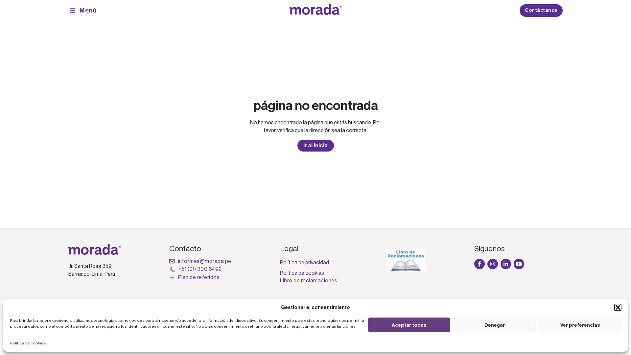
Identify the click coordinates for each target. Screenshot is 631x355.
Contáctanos (541, 10)
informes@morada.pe (204, 261)
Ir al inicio (315, 145)
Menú (88, 10)
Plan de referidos (199, 277)
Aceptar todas (409, 325)
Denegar (494, 325)
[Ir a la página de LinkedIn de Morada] (506, 264)
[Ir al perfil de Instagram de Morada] (492, 264)
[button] (618, 307)
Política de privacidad (304, 262)
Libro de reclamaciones (308, 280)
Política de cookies (28, 343)
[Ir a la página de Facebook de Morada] (479, 264)
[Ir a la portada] (316, 10)
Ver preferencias (580, 325)
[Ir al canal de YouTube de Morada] (519, 264)
